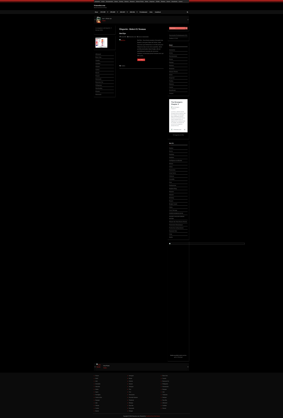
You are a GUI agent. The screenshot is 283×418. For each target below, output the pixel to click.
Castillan (97, 63)
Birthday (171, 198)
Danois (97, 72)
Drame (116, 1)
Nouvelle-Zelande (133, 397)
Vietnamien (132, 394)
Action (103, 1)
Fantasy (121, 1)
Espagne (97, 400)
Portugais (131, 375)
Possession (172, 170)
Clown (171, 207)
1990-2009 (112, 12)
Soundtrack (174, 1)
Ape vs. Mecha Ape (107, 18)
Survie (171, 151)
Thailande (131, 400)
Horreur (127, 1)
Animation (97, 1)
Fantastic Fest (173, 231)
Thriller (158, 1)
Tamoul (131, 383)
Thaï (130, 389)
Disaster (171, 194)
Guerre (168, 1)
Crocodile (171, 179)
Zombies (171, 157)
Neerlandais (98, 88)
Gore (170, 182)
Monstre (171, 191)
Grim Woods (106, 365)
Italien (97, 389)
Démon (171, 163)
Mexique (131, 402)
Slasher (171, 148)
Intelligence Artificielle (175, 160)
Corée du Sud (98, 397)
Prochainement (143, 12)
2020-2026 (132, 12)
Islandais (97, 386)
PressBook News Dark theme (153, 416)
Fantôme (171, 154)
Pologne (131, 411)
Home (96, 12)
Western (163, 1)
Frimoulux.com (99, 5)
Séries (146, 1)
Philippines (98, 85)
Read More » (141, 60)
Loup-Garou (172, 173)
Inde (96, 381)
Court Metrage (173, 210)
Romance (132, 1)
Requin (171, 201)
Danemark (98, 79)
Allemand (98, 54)
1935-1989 (102, 12)
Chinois (97, 66)
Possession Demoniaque (176, 224)
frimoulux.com (132, 36)
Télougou (131, 386)
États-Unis (98, 57)
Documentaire (109, 1)
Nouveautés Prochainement (177, 35)
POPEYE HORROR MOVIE (176, 213)
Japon (96, 392)
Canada (97, 60)
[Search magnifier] (186, 28)
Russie (130, 378)
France (97, 375)
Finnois (97, 76)
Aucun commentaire (144, 37)
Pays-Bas (131, 405)
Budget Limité (173, 204)
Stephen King (173, 188)
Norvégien (97, 394)
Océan (171, 166)
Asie (96, 402)
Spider (171, 237)
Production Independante (176, 228)
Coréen (97, 69)
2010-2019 (122, 12)
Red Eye (122, 33)
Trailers (104, 21)
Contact (180, 1)
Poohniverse (172, 185)
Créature (171, 176)
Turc (130, 392)
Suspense (152, 1)
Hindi (96, 378)
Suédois (131, 381)
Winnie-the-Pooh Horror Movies (178, 221)
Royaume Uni (99, 82)
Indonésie (97, 383)
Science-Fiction (140, 1)
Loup (170, 234)
